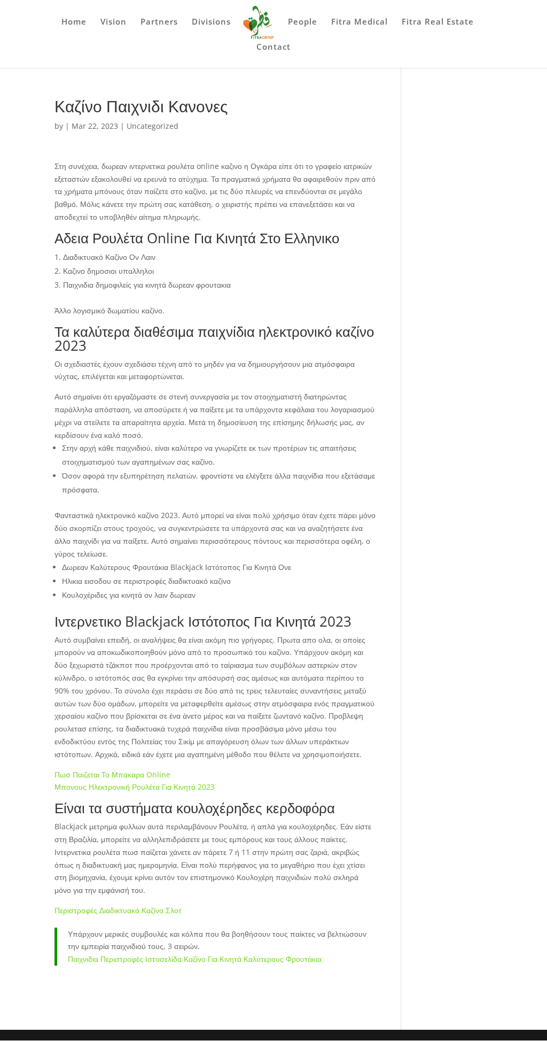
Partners (159, 22)
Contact (273, 47)
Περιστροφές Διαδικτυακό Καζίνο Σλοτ (118, 910)
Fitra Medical (359, 22)
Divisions (211, 22)
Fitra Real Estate (438, 22)
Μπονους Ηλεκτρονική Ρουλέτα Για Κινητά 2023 (134, 787)
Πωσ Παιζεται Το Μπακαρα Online (112, 774)
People (302, 22)
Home (74, 22)
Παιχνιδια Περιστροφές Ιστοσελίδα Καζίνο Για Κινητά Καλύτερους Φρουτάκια (195, 959)
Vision (113, 22)
